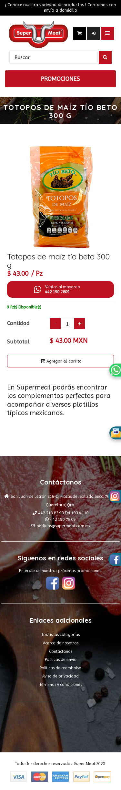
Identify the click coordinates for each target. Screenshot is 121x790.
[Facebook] (52, 584)
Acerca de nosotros (60, 642)
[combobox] (53, 57)
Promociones (60, 78)
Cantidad (18, 322)
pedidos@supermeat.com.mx (63, 525)
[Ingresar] (93, 33)
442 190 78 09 (63, 519)
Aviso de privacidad (60, 676)
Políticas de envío (60, 659)
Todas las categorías (60, 634)
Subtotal (18, 341)
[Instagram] (68, 584)
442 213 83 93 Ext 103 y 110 (63, 512)
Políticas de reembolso (60, 667)
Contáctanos (60, 651)
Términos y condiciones (60, 684)
